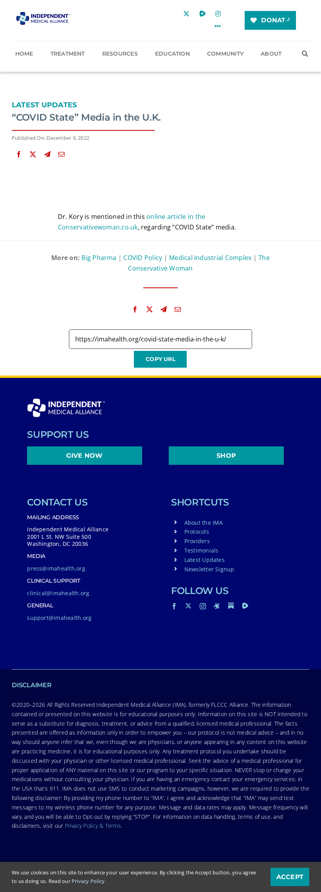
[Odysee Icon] (217, 606)
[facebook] (174, 606)
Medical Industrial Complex (210, 257)
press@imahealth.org (56, 568)
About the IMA (203, 522)
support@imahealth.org (59, 617)
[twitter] (188, 606)
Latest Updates (44, 105)
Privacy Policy (88, 881)
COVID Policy (142, 257)
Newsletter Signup (209, 569)
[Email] (61, 154)
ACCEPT (289, 877)
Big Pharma (98, 257)
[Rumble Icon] (245, 606)
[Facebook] (19, 154)
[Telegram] (47, 154)
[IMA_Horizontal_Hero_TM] (43, 15)
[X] (33, 154)
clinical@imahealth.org (58, 593)
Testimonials (201, 550)
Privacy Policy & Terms (93, 825)
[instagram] (203, 606)
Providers (197, 541)
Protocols (196, 531)
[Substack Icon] (231, 606)
